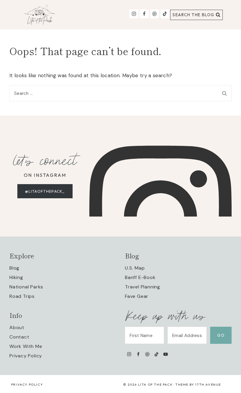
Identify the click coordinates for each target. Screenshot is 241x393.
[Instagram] (133, 14)
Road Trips (22, 296)
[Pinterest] (154, 14)
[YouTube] (165, 354)
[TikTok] (165, 14)
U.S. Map (135, 268)
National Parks (26, 287)
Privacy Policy (25, 356)
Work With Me (25, 346)
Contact (19, 337)
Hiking (16, 277)
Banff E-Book (140, 277)
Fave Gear (136, 296)
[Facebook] (144, 14)
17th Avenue (208, 384)
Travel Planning (142, 287)
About (16, 327)
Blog (14, 268)
